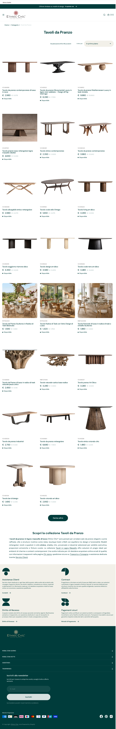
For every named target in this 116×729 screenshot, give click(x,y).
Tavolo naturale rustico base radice (53, 382)
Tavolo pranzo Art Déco (86, 382)
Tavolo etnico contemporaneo (51, 152)
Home (7, 28)
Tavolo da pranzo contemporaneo (90, 152)
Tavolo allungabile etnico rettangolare (17, 210)
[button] (3, 15)
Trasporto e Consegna (94, 552)
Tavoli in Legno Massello (75, 546)
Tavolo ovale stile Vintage (49, 210)
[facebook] (99, 716)
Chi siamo (62, 552)
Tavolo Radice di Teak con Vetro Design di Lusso (55, 324)
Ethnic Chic (14, 724)
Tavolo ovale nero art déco (87, 267)
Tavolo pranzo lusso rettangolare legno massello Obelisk (17, 153)
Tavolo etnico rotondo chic (87, 440)
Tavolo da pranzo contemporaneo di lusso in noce (19, 93)
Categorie (15, 28)
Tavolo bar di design (10, 496)
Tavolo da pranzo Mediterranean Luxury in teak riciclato (93, 93)
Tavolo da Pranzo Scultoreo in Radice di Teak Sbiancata (17, 324)
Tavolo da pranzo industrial (13, 440)
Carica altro (57, 516)
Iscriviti (28, 697)
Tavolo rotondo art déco (49, 496)
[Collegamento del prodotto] (19, 69)
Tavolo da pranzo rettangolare (51, 440)
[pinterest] (104, 716)
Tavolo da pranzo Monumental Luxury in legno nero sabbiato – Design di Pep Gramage (55, 94)
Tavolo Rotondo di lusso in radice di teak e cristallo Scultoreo (93, 324)
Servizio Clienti (39, 555)
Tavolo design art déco (48, 267)
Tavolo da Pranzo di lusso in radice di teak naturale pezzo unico (18, 383)
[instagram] (109, 716)
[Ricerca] (103, 15)
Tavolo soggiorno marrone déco (15, 267)
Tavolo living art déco (85, 210)
